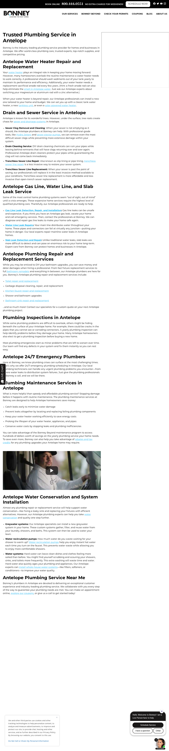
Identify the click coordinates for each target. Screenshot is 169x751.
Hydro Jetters (23, 135)
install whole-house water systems (38, 567)
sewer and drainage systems (30, 122)
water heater (15, 73)
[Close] (56, 717)
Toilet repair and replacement (21, 281)
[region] (32, 730)
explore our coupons (22, 593)
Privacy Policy (49, 732)
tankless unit (26, 106)
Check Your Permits (116, 14)
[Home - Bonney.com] (17, 14)
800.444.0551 (72, 4)
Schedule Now (138, 4)
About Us (161, 14)
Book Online (52, 4)
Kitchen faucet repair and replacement (27, 291)
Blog (149, 14)
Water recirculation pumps (44, 542)
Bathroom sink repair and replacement (27, 301)
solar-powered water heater (60, 106)
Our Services (70, 14)
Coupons (137, 14)
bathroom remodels (17, 272)
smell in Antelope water (37, 89)
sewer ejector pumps (48, 135)
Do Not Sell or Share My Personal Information (28, 741)
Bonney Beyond (90, 14)
